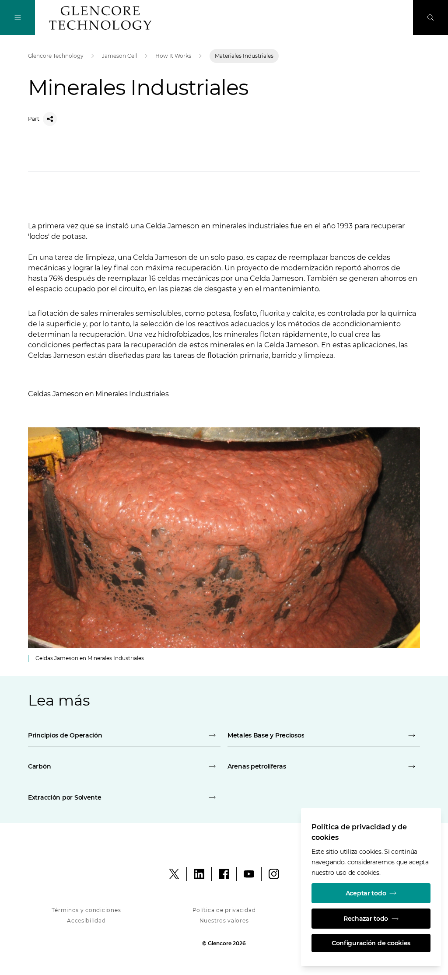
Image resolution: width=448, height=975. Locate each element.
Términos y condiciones (86, 910)
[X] (174, 874)
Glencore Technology (56, 55)
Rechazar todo (365, 919)
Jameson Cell (119, 55)
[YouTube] (249, 874)
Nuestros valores (224, 920)
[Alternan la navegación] (17, 17)
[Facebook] (224, 874)
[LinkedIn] (199, 874)
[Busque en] (430, 17)
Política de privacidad (224, 910)
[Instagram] (274, 874)
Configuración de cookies (371, 943)
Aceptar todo (366, 893)
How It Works (173, 55)
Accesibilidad (86, 920)
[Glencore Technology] (100, 18)
